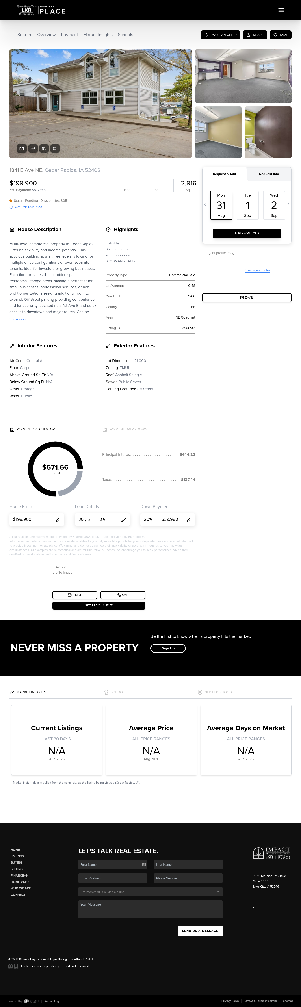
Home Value (20, 882)
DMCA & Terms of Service (261, 1001)
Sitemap (288, 1001)
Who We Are (21, 888)
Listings (17, 856)
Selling (17, 869)
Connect (18, 895)
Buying (16, 862)
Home (15, 850)
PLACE (90, 959)
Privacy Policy (230, 1001)
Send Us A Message (200, 931)
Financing (19, 875)
